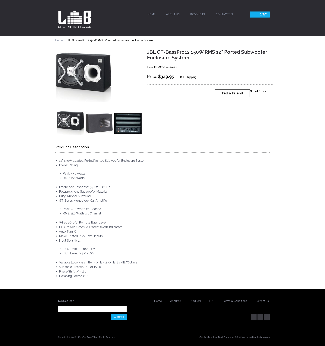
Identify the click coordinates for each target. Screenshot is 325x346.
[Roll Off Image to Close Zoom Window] (83, 77)
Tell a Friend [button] (232, 93)
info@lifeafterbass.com (258, 337)
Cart (263, 14)
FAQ (211, 300)
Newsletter (66, 300)
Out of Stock (258, 91)
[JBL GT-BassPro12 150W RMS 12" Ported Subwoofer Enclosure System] (70, 123)
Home (151, 14)
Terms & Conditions (235, 300)
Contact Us (224, 14)
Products (197, 14)
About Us (173, 14)
